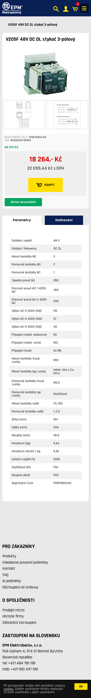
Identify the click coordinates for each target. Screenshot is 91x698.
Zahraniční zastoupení (19, 622)
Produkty (9, 556)
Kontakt (8, 568)
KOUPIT (49, 185)
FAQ (5, 574)
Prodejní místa (13, 610)
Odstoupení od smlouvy (20, 587)
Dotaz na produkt (23, 202)
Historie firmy (13, 616)
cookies (9, 689)
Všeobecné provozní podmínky (25, 562)
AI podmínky (11, 581)
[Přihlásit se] (65, 8)
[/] (11, 8)
